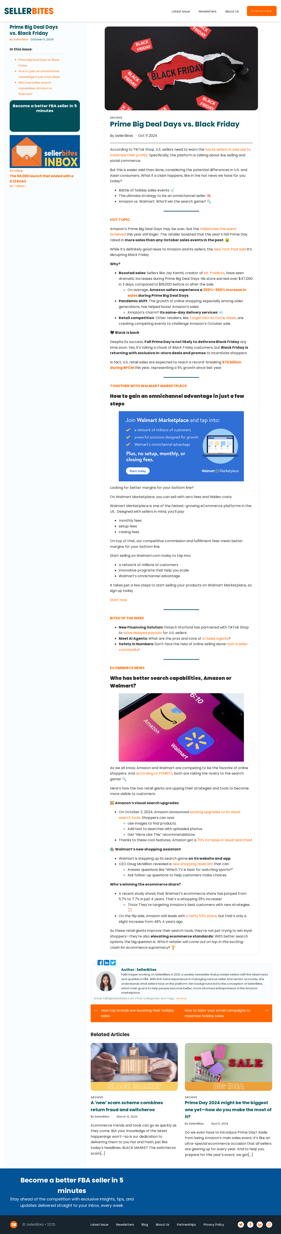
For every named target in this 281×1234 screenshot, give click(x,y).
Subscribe (261, 11)
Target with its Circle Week (212, 317)
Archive (16, 170)
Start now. (119, 599)
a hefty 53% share (201, 915)
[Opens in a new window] (100, 964)
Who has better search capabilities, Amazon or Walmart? (35, 88)
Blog (145, 1224)
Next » (23, 186)
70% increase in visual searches (224, 840)
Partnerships (186, 1224)
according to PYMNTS (154, 773)
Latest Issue (181, 11)
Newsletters (207, 11)
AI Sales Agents (215, 638)
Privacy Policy (214, 1224)
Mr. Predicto (214, 272)
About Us (232, 11)
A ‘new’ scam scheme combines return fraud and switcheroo (127, 1106)
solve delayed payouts (142, 632)
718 (17, 186)
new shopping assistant (192, 863)
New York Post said (230, 249)
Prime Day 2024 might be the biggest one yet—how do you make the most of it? (228, 1110)
